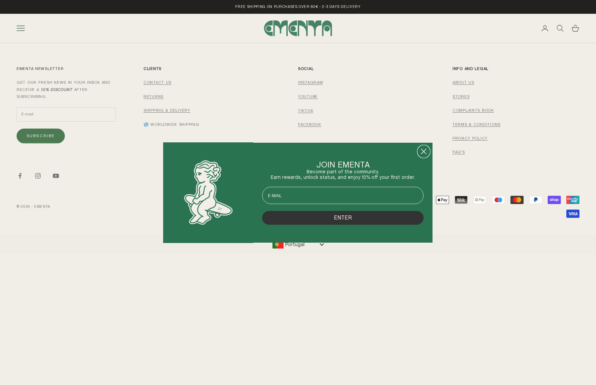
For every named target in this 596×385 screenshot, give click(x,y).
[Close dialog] (424, 151)
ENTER (343, 217)
